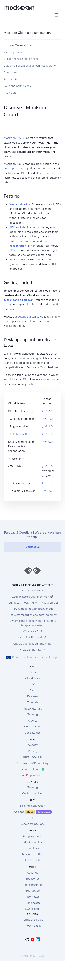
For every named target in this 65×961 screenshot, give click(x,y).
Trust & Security (32, 757)
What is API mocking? (32, 637)
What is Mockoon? (32, 590)
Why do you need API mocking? (32, 643)
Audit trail (10, 92)
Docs (32, 672)
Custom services (32, 793)
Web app (31, 811)
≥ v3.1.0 (47, 466)
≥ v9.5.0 (47, 434)
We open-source (32, 775)
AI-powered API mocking (32, 763)
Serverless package (33, 824)
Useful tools (32, 860)
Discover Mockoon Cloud (19, 45)
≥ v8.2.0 (47, 491)
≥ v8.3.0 (47, 411)
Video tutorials (32, 708)
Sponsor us (32, 878)
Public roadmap (32, 884)
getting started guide (30, 316)
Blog (32, 690)
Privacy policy (32, 925)
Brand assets (32, 903)
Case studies (32, 732)
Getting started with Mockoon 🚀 (32, 596)
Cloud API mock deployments (21, 58)
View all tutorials (30, 649)
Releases (32, 696)
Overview (32, 745)
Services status (33, 769)
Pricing (32, 751)
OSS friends (32, 908)
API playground (32, 836)
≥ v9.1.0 (47, 418)
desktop (9, 168)
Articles (32, 720)
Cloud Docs (32, 678)
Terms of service (32, 919)
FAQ (32, 684)
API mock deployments (24, 227)
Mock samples (32, 842)
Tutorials (32, 702)
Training (32, 714)
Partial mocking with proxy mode (32, 608)
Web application (13, 52)
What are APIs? (32, 631)
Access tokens (12, 79)
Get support (32, 890)
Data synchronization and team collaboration (30, 65)
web (22, 168)
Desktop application (32, 805)
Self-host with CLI (21, 434)
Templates (32, 848)
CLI (32, 817)
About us (32, 872)
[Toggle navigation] (57, 15)
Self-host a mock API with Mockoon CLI (32, 602)
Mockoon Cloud (14, 138)
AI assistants (11, 72)
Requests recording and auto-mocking (33, 615)
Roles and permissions (17, 86)
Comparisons (32, 726)
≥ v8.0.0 (47, 441)
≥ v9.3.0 (47, 426)
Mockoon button (32, 854)
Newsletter (32, 896)
